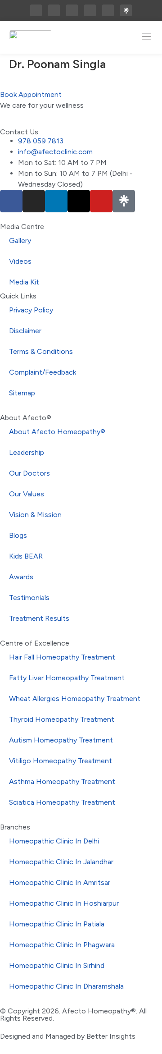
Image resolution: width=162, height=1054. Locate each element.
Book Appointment (31, 94)
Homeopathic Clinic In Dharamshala (66, 986)
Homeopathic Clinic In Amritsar (59, 882)
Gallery (20, 240)
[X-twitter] (90, 10)
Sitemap (22, 393)
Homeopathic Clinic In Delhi (54, 841)
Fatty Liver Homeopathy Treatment (67, 678)
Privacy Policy (31, 310)
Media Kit (24, 282)
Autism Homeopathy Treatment (61, 740)
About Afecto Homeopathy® (57, 431)
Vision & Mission (35, 514)
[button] (146, 37)
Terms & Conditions (41, 351)
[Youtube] (108, 10)
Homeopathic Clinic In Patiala (56, 924)
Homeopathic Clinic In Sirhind (56, 965)
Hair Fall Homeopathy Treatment (62, 657)
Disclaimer (25, 330)
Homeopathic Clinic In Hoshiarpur (64, 903)
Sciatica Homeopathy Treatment (62, 802)
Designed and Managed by (43, 1036)
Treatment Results (39, 618)
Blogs (18, 535)
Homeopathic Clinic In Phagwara (62, 944)
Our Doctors (29, 473)
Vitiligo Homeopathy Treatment (60, 760)
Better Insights (110, 1036)
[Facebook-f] (36, 10)
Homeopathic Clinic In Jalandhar (61, 861)
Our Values (26, 494)
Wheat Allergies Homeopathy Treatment (74, 698)
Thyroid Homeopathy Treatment (61, 719)
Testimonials (29, 597)
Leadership (26, 452)
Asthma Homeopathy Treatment (62, 781)
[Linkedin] (72, 10)
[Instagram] (54, 10)
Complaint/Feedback (42, 372)
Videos (20, 261)
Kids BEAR (26, 556)
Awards (21, 577)
